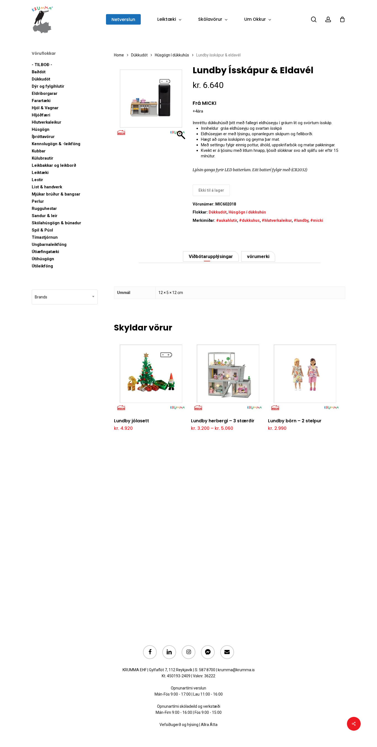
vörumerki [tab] (258, 256)
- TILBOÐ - (42, 64)
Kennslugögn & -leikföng (56, 143)
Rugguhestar (44, 208)
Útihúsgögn (43, 258)
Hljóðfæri (41, 115)
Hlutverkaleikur (46, 122)
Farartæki (41, 100)
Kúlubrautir (42, 158)
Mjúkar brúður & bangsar (56, 194)
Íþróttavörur (43, 136)
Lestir (37, 179)
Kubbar (39, 151)
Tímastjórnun (45, 237)
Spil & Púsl (42, 230)
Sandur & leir (44, 215)
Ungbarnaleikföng (49, 244)
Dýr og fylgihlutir (48, 86)
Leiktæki (40, 172)
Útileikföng (42, 266)
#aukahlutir (226, 220)
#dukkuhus (249, 220)
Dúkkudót (41, 79)
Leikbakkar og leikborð (54, 165)
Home (119, 55)
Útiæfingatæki (45, 251)
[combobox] (65, 297)
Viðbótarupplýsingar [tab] (211, 256)
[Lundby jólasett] (151, 376)
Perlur (38, 201)
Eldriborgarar (44, 93)
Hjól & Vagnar (45, 107)
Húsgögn (40, 129)
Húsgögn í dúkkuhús (172, 55)
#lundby (301, 220)
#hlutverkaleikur (277, 220)
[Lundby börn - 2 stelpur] (305, 376)
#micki (316, 220)
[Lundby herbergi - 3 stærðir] (228, 376)
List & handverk (47, 186)
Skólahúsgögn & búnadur (56, 222)
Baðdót (39, 71)
